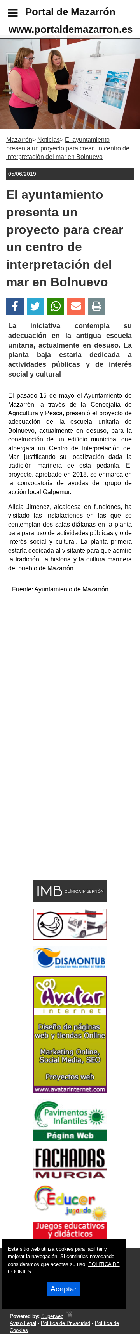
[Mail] (75, 306)
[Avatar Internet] (70, 1091)
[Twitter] (35, 306)
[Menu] (6, 14)
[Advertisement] (70, 670)
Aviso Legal (23, 1323)
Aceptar (64, 1289)
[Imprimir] (96, 306)
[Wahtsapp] (56, 306)
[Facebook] (15, 306)
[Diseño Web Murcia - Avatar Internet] (69, 1316)
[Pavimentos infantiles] (70, 1139)
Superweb (52, 1316)
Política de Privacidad (65, 1323)
